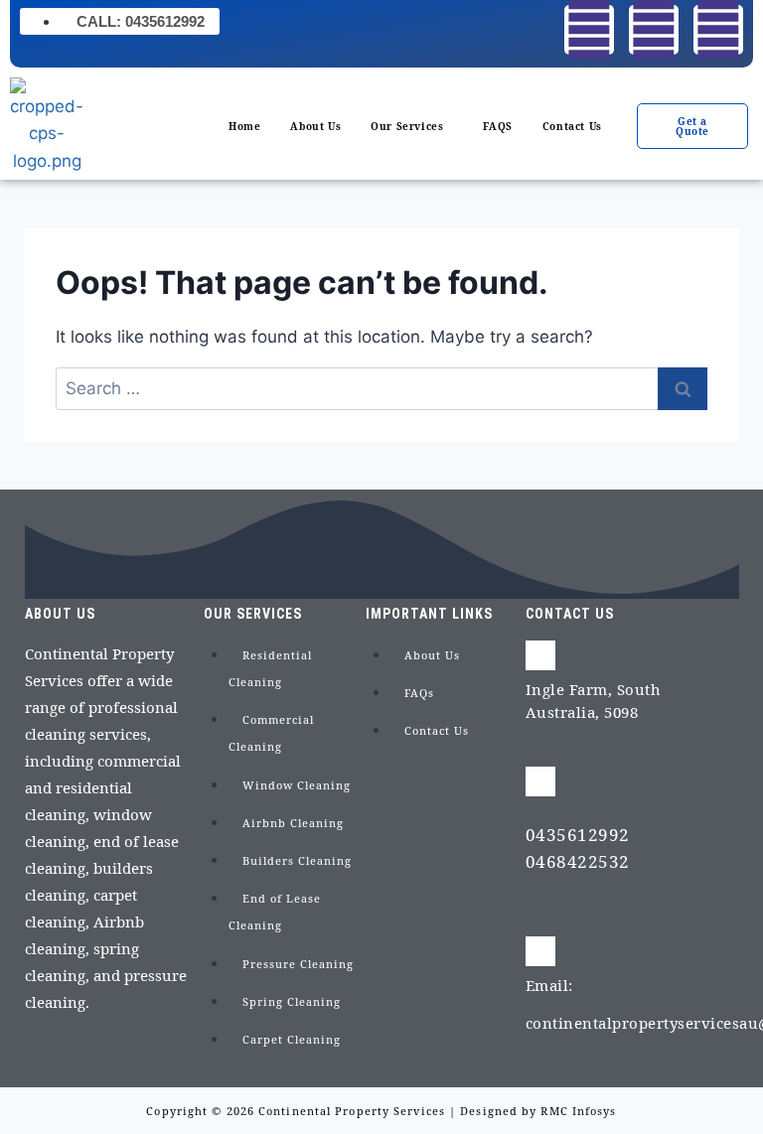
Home (244, 126)
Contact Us (572, 126)
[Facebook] (589, 30)
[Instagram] (654, 30)
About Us (315, 126)
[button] (412, 126)
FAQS (497, 126)
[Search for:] (381, 388)
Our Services (407, 126)
